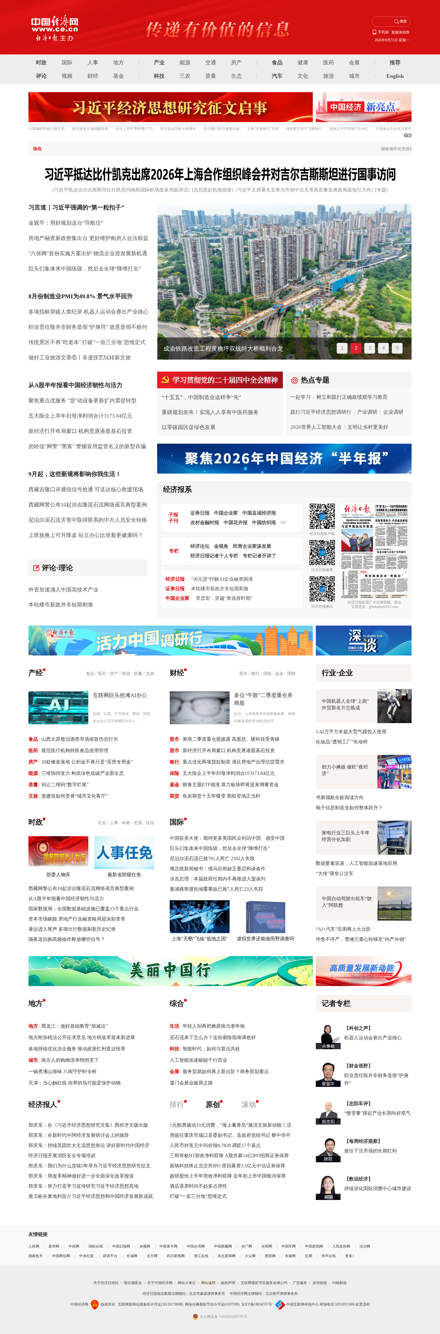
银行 (255, 673)
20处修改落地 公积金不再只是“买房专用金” (87, 761)
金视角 (221, 546)
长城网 (132, 1256)
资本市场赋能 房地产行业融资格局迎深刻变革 (76, 918)
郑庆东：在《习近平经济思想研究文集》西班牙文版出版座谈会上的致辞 (105, 1125)
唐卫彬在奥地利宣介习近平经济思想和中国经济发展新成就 (90, 1196)
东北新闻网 (227, 1256)
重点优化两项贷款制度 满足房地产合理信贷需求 (233, 761)
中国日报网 (121, 1246)
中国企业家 (226, 512)
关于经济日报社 (106, 1283)
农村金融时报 (204, 522)
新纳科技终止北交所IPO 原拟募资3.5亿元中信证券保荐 (227, 1165)
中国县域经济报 (259, 512)
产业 (159, 63)
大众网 (250, 1256)
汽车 (277, 76)
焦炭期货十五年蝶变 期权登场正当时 (221, 795)
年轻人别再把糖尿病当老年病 (214, 1026)
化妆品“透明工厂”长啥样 (342, 741)
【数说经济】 (358, 1178)
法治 (150, 823)
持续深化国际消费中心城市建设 (377, 1188)
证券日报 (200, 512)
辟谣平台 (110, 1256)
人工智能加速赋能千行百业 (198, 1060)
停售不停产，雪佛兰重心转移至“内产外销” (361, 939)
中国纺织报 (264, 522)
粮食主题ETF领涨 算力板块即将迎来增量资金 (231, 784)
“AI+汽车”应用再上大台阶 (343, 929)
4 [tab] (383, 348)
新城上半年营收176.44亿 (349, 129)
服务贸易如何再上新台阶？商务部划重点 (226, 1071)
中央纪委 (86, 1256)
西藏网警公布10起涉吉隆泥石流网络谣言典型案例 (87, 505)
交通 (210, 63)
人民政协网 (341, 1246)
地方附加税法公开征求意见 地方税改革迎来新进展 (81, 1037)
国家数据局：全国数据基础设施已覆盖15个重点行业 (83, 908)
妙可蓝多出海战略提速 (90, 129)
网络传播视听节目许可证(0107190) (212, 1304)
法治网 (364, 1246)
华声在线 (328, 1256)
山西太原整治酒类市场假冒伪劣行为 (79, 739)
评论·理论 (57, 568)
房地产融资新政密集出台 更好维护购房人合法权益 (88, 238)
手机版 (383, 32)
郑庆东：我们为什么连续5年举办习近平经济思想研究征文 (89, 1165)
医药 (328, 63)
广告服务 (300, 1283)
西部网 (270, 1256)
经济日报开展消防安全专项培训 (61, 1155)
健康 (303, 63)
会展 (354, 63)
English (395, 76)
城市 (354, 76)
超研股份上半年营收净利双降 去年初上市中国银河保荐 (228, 1175)
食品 (277, 63)
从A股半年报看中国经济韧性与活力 (66, 898)
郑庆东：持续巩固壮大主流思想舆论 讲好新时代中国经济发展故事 (98, 1145)
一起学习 (300, 397)
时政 (41, 63)
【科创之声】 (358, 1028)
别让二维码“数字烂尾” (65, 784)
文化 (303, 76)
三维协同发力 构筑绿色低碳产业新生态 (82, 773)
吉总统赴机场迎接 (212, 189)
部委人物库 (58, 874)
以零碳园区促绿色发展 (189, 427)
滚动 (249, 1104)
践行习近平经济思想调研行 (320, 412)
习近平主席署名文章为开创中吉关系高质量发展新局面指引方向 (304, 189)
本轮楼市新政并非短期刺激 (60, 605)
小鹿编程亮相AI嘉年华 (46, 129)
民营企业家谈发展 (252, 546)
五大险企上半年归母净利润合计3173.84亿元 (80, 416)
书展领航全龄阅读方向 (340, 797)
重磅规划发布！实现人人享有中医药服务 (210, 412)
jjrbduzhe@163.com (383, 607)
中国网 (74, 1246)
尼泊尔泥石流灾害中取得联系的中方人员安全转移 (87, 520)
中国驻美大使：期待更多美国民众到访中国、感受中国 (227, 838)
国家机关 (35, 1256)
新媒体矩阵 (400, 32)
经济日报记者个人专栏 (214, 555)
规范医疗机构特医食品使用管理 (74, 750)
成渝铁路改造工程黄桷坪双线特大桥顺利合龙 (223, 348)
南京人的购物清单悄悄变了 (70, 1060)
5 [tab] (397, 348)
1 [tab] (342, 348)
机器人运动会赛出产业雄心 (373, 1037)
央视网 (144, 1246)
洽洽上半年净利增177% (134, 129)
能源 (185, 63)
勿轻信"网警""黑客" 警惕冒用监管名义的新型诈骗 (87, 446)
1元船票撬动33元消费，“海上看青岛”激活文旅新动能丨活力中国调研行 (245, 1125)
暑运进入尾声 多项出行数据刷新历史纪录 (72, 929)
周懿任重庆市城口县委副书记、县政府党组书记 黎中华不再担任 (237, 1135)
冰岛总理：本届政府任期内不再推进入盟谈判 (217, 878)
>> (283, 522)
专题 (381, 189)
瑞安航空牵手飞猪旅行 (304, 129)
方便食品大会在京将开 (394, 129)
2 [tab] (356, 348)
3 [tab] (369, 348)
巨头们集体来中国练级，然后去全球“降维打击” (84, 269)
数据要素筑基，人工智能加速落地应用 (356, 863)
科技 (159, 76)
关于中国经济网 (159, 1283)
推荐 (395, 63)
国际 (67, 63)
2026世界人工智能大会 (316, 427)
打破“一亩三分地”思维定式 (198, 1196)
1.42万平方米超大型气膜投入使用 (351, 731)
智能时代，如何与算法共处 (211, 1048)
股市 (243, 673)
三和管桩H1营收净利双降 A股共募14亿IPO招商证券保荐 (229, 1155)
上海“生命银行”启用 (263, 129)
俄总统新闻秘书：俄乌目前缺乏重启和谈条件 (217, 868)
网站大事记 (187, 1283)
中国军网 (288, 1246)
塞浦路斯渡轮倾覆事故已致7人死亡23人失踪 (216, 889)
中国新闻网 (314, 1246)
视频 (67, 76)
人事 (92, 63)
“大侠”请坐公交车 (334, 873)
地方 (118, 63)
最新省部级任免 (124, 874)
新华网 (53, 1246)
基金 (118, 76)
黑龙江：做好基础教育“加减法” (74, 1026)
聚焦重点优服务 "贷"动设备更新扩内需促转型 (82, 401)
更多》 (350, 1256)
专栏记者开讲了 (259, 555)
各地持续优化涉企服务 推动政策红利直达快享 (76, 1048)
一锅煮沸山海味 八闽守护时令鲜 (62, 1071)
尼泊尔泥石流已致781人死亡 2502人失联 (212, 858)
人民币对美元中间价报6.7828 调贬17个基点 (215, 1145)
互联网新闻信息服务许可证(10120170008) (150, 1304)
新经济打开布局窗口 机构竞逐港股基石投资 (80, 431)
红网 (308, 1256)
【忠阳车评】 (358, 1103)
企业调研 (393, 412)
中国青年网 (168, 1246)
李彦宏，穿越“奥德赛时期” (224, 598)
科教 (126, 823)
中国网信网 (61, 1256)
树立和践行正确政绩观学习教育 (352, 397)
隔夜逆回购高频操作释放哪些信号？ (66, 939)
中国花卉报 (236, 522)
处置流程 (363, 1304)
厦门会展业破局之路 (191, 1082)
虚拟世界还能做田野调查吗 (265, 938)
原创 (213, 1104)
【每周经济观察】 (363, 1141)
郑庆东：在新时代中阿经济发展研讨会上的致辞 (78, 1135)
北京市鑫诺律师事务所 (207, 1294)
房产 (236, 63)
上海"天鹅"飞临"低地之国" (200, 938)
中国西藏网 (223, 1246)
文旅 (150, 673)
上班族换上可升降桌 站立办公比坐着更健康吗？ (85, 535)
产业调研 (367, 412)
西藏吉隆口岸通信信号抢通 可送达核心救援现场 (85, 489)
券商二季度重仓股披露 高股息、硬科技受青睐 (231, 739)
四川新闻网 (176, 1256)
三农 (185, 76)
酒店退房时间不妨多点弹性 (198, 1186)
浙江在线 (201, 1256)
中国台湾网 (196, 1246)
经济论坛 (200, 546)
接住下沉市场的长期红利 (370, 1150)
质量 (210, 76)
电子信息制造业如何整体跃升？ (349, 807)
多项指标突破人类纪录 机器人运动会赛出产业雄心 (88, 312)
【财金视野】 (358, 1065)
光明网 (266, 1246)
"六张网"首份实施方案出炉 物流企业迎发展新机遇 (87, 253)
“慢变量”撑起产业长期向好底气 (377, 1113)
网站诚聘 (208, 1283)
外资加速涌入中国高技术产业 (63, 590)
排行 (177, 1104)
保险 (267, 673)
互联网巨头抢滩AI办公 (120, 695)
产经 (35, 673)
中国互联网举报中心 (302, 1304)
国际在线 (96, 1246)
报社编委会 (133, 1283)
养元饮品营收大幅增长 (178, 129)
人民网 (33, 1246)
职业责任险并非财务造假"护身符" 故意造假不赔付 (87, 327)
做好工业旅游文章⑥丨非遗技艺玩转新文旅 (79, 358)
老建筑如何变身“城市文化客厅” (74, 795)
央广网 (246, 1246)
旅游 (328, 76)
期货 (174, 795)
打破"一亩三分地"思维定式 (113, 342)
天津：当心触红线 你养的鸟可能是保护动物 (74, 1082)
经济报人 (42, 1104)
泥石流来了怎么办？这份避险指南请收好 (213, 1037)
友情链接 (319, 1283)
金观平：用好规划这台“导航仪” (65, 223)
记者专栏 (336, 1003)
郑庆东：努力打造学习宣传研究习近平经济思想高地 (83, 1186)
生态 (236, 76)
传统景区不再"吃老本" (54, 342)
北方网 (152, 1256)
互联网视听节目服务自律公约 (264, 1283)
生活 (174, 1026)
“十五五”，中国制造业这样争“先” (201, 397)
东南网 (290, 1256)
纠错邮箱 (339, 1283)
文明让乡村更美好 (368, 427)
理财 (291, 673)
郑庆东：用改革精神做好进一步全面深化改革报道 (81, 1175)
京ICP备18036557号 (256, 1304)
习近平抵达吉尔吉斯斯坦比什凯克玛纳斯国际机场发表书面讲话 (121, 189)
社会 (102, 823)
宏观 (138, 823)
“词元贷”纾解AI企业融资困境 (222, 579)
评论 (41, 76)
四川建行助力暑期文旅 (221, 129)
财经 (92, 76)
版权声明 (228, 1283)
